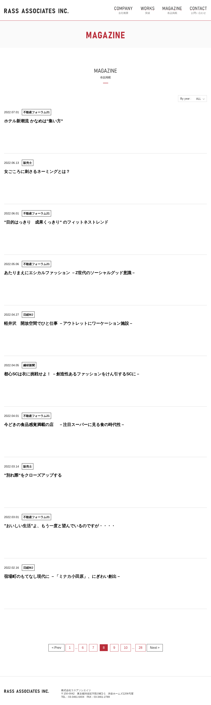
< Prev (56, 647)
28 (140, 647)
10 (126, 647)
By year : (185, 98)
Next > (154, 647)
